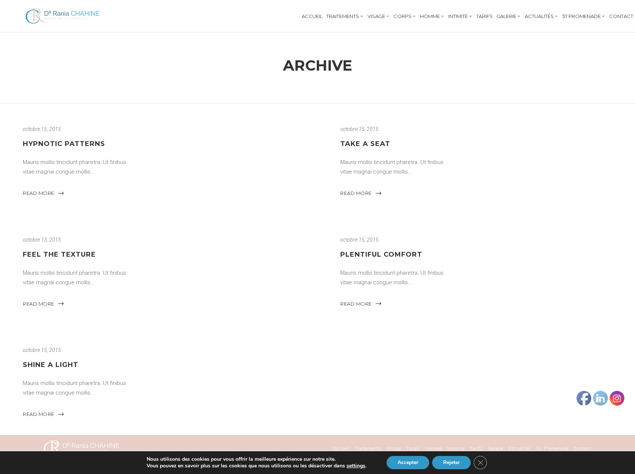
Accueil (341, 448)
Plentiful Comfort (381, 254)
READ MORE (38, 193)
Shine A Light (50, 365)
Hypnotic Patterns (64, 144)
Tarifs (476, 448)
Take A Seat (365, 144)
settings (356, 466)
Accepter (408, 462)
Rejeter (451, 462)
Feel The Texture (59, 254)
